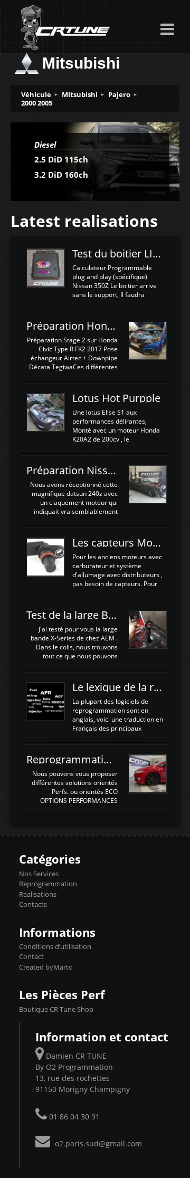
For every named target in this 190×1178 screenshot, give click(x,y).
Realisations (37, 894)
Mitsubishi (80, 94)
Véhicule (36, 94)
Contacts (33, 904)
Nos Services (39, 873)
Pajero (119, 94)
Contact (31, 956)
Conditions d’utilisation (55, 946)
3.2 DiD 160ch (61, 174)
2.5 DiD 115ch (61, 159)
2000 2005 (36, 103)
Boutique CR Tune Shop (56, 1009)
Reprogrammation (48, 883)
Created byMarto (46, 967)
